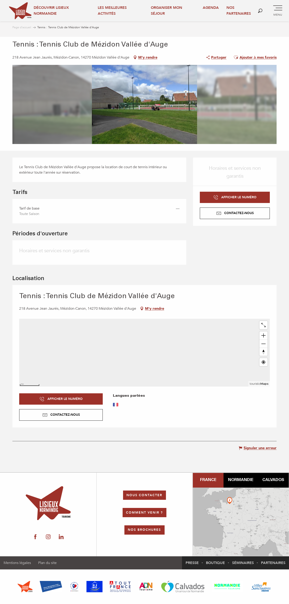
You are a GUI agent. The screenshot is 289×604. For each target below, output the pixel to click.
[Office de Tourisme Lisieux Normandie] (20, 10)
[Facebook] (35, 537)
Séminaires (243, 562)
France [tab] (208, 480)
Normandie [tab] (240, 480)
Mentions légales (17, 562)
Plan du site (47, 562)
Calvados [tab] (273, 480)
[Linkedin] (61, 537)
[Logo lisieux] (48, 503)
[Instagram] (48, 537)
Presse (192, 562)
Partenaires (273, 562)
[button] (260, 11)
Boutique (215, 562)
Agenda (211, 7)
